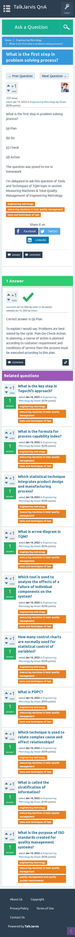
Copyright (37, 899)
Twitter (53, 231)
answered (11, 307)
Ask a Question (31, 27)
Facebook (30, 231)
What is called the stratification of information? (33, 787)
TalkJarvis (32, 926)
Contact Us (17, 917)
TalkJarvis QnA (30, 7)
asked (9, 102)
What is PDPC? (30, 692)
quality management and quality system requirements (38, 878)
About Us (16, 899)
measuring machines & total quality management (35, 209)
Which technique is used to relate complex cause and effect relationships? (41, 737)
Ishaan (37, 400)
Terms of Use (45, 908)
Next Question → (54, 76)
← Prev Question (20, 76)
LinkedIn (40, 240)
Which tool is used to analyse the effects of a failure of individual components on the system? (38, 586)
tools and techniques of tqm (23, 214)
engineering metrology (20, 203)
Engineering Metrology (42, 102)
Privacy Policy (19, 908)
